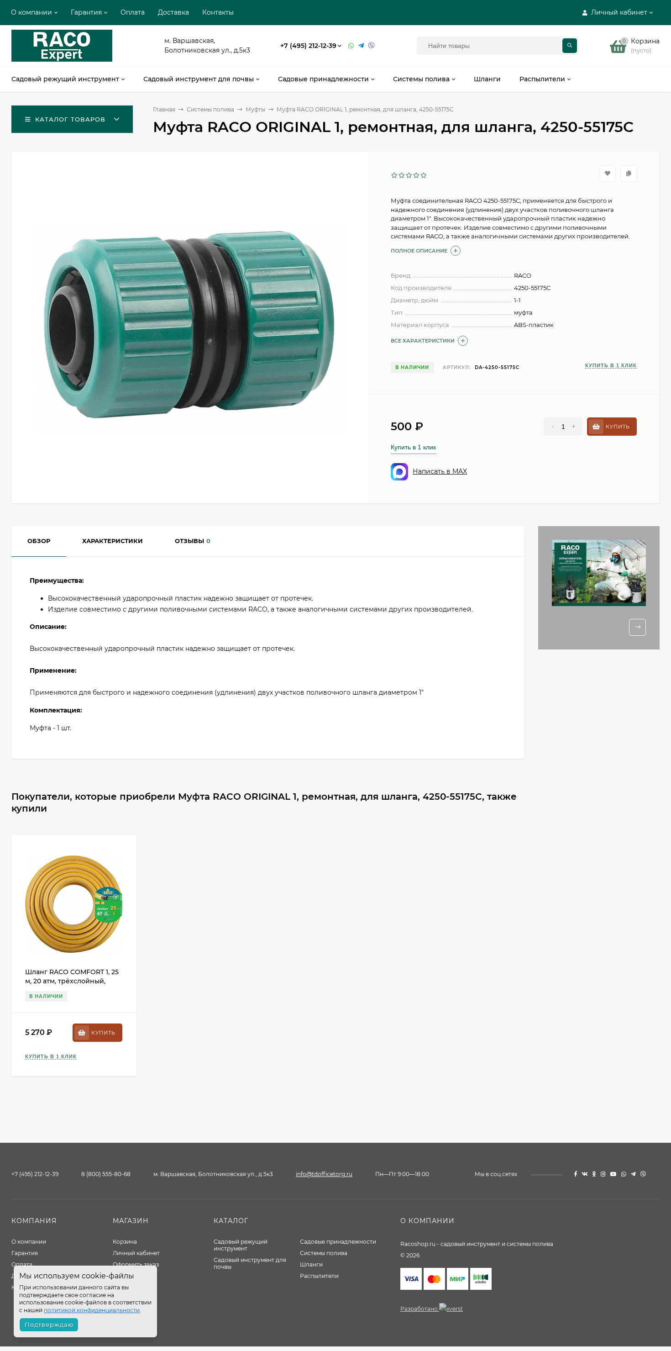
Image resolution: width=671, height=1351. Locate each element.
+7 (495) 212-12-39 (308, 46)
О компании (31, 12)
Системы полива (323, 1253)
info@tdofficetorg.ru (324, 1174)
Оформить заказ (136, 1264)
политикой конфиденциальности (92, 1310)
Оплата (133, 12)
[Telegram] (361, 46)
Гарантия (86, 12)
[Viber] (371, 46)
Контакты (218, 12)
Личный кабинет (136, 1253)
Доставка (173, 12)
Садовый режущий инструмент (240, 1245)
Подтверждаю (49, 1324)
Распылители (319, 1275)
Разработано (419, 1308)
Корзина (125, 1241)
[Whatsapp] (351, 46)
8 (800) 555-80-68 (106, 1174)
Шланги (311, 1264)
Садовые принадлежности (338, 1241)
